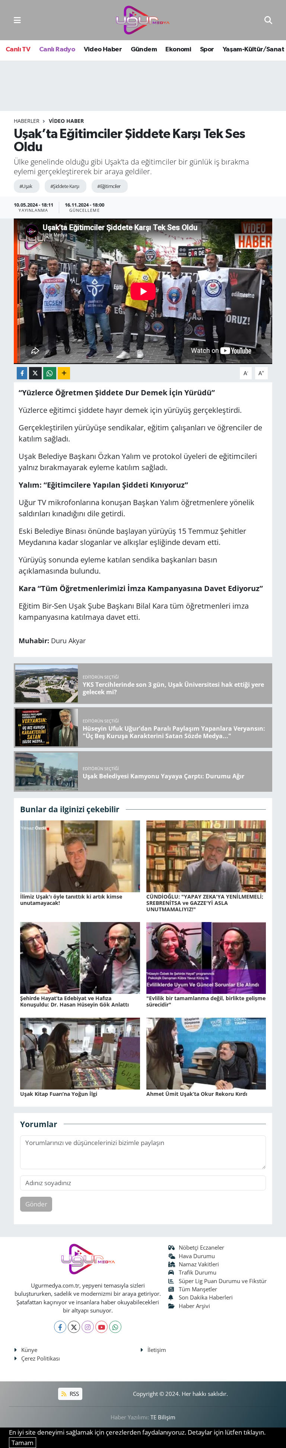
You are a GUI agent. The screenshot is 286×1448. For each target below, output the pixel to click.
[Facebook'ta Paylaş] (22, 373)
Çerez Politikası (40, 1358)
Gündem (144, 49)
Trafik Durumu (197, 1272)
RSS (73, 1393)
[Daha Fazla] (64, 373)
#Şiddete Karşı (64, 186)
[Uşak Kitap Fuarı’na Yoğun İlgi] (80, 1053)
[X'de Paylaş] (35, 373)
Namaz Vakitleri (199, 1264)
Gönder (36, 1204)
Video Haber (103, 49)
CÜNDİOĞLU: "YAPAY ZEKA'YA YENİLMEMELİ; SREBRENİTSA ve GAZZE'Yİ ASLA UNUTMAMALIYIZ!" (204, 903)
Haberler (26, 120)
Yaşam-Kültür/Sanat (253, 49)
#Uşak (25, 186)
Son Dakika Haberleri (206, 1297)
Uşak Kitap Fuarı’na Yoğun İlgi (58, 1093)
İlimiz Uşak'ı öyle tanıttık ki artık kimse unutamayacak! (71, 899)
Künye (29, 1349)
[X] (74, 1327)
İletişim (156, 1349)
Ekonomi (178, 49)
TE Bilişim (162, 1417)
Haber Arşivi (194, 1306)
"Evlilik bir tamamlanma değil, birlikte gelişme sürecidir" (206, 1001)
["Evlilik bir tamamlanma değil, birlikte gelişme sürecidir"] (206, 957)
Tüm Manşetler (198, 1289)
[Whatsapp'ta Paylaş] (49, 373)
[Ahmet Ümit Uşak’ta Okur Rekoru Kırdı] (206, 1053)
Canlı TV (18, 49)
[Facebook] (60, 1327)
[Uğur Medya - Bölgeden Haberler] (143, 20)
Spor (207, 49)
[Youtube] (101, 1327)
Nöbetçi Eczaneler (201, 1247)
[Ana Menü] (17, 20)
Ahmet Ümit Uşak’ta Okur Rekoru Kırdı (196, 1093)
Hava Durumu (197, 1256)
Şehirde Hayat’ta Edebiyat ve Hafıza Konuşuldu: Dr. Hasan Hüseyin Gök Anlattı (74, 1001)
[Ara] (268, 20)
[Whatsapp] (115, 1327)
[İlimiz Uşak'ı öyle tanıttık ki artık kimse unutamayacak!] (80, 855)
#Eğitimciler (108, 186)
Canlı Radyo (57, 49)
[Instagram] (88, 1327)
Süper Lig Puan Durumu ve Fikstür (223, 1281)
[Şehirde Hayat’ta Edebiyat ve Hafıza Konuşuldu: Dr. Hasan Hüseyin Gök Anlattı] (80, 957)
